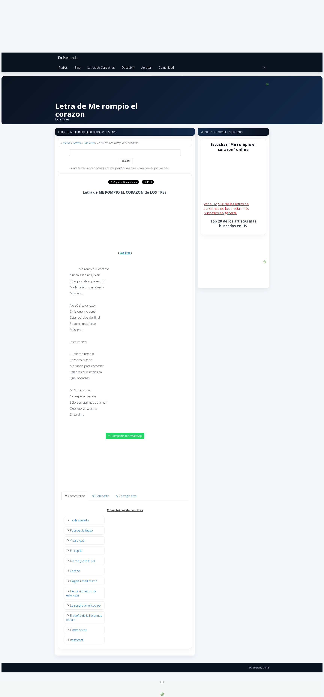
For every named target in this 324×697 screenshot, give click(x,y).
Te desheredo (79, 520)
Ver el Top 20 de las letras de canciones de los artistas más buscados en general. (226, 208)
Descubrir (128, 67)
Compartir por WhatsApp (126, 436)
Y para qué (77, 540)
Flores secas (78, 630)
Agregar (146, 67)
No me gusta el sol (82, 561)
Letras (77, 143)
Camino (75, 571)
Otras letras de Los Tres (125, 510)
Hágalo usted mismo (83, 581)
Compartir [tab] (102, 496)
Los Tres (88, 143)
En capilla (76, 551)
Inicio (66, 143)
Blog (77, 67)
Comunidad (166, 67)
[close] (162, 682)
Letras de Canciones (101, 67)
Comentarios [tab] (76, 496)
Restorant (76, 640)
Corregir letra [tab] (127, 496)
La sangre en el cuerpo (85, 605)
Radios (63, 67)
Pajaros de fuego (81, 530)
